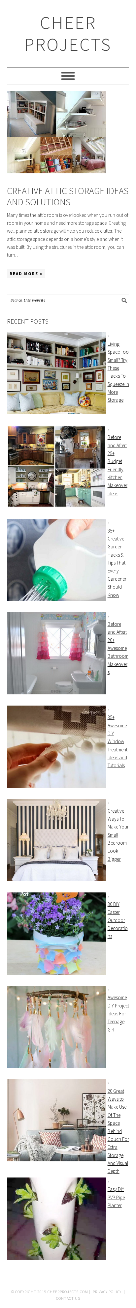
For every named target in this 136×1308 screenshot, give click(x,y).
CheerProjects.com (68, 1291)
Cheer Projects (68, 33)
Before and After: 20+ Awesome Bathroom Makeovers (118, 648)
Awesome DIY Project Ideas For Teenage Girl (118, 1013)
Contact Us (68, 1298)
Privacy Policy (107, 1291)
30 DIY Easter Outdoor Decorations (118, 920)
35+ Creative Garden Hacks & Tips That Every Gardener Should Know (117, 563)
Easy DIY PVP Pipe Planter (116, 1197)
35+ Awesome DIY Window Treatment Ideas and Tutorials (117, 741)
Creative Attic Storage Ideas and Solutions (67, 196)
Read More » (26, 273)
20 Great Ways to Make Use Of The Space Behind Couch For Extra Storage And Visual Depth (118, 1131)
